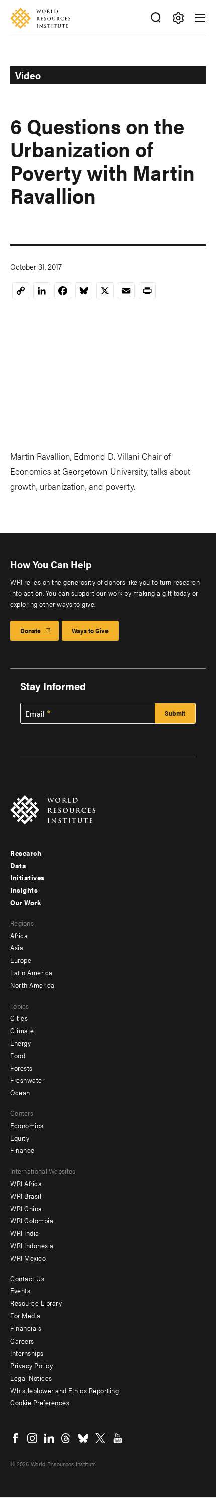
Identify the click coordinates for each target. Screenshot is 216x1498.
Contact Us (27, 1278)
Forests (21, 1068)
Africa (19, 935)
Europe (20, 960)
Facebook (15, 1438)
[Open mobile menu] (200, 18)
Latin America (31, 972)
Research (25, 853)
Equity (19, 1138)
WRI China (26, 1208)
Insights (24, 890)
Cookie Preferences (39, 1402)
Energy (20, 1043)
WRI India (24, 1233)
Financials (25, 1328)
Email (35, 713)
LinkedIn (49, 1438)
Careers (22, 1341)
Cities (19, 1018)
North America (32, 985)
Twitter (100, 1438)
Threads (66, 1438)
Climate (22, 1030)
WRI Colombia (31, 1220)
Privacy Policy (31, 1365)
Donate (30, 630)
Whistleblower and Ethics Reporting (64, 1390)
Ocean (20, 1092)
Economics (27, 1125)
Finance (22, 1150)
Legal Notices (31, 1378)
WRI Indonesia (32, 1245)
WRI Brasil (25, 1196)
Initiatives (27, 877)
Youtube (118, 1438)
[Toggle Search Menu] (155, 18)
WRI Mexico (28, 1258)
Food (17, 1055)
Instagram (32, 1438)
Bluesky (83, 1438)
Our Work (25, 902)
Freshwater (27, 1080)
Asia (16, 947)
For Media (25, 1315)
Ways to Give (90, 630)
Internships (27, 1353)
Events (20, 1290)
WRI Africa (26, 1183)
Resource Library (36, 1303)
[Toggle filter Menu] (178, 18)
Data (18, 865)
